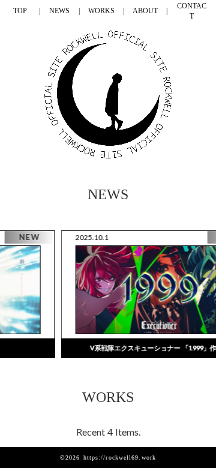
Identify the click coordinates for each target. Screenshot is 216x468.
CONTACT (191, 11)
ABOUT (145, 11)
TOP (20, 11)
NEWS (59, 11)
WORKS (101, 11)
